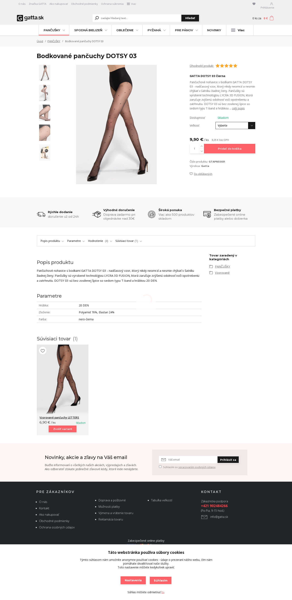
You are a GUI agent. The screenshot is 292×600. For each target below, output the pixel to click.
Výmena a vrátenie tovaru (116, 513)
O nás (22, 4)
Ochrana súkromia (112, 4)
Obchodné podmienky (84, 4)
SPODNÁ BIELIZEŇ (88, 30)
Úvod (40, 41)
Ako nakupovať (58, 4)
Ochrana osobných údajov (57, 527)
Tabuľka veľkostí (161, 500)
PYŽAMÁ (154, 30)
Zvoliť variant (62, 429)
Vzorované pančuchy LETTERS (59, 417)
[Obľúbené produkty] (254, 4)
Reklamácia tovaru (111, 519)
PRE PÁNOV (184, 30)
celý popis (238, 108)
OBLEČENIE (124, 30)
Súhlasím (160, 580)
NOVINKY (214, 30)
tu (162, 592)
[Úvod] (41, 18)
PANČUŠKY (52, 30)
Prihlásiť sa (228, 459)
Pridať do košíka (230, 148)
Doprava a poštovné (112, 500)
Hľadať (190, 18)
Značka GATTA (37, 4)
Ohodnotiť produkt (202, 66)
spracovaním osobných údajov (197, 467)
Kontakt (44, 508)
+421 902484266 (214, 506)
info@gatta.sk (219, 517)
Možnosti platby (109, 506)
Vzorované (222, 273)
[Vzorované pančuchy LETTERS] (62, 379)
